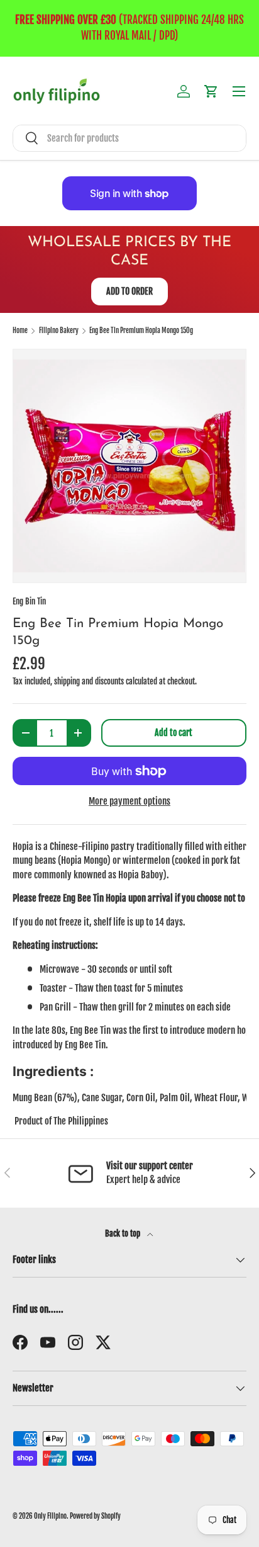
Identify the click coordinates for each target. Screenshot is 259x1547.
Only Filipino (50, 1516)
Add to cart (173, 732)
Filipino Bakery (59, 330)
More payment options (129, 801)
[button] (211, 91)
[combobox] (129, 138)
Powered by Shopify (95, 1516)
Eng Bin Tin (29, 601)
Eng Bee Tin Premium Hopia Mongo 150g (141, 330)
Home (20, 330)
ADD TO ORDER (129, 291)
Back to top (123, 1233)
